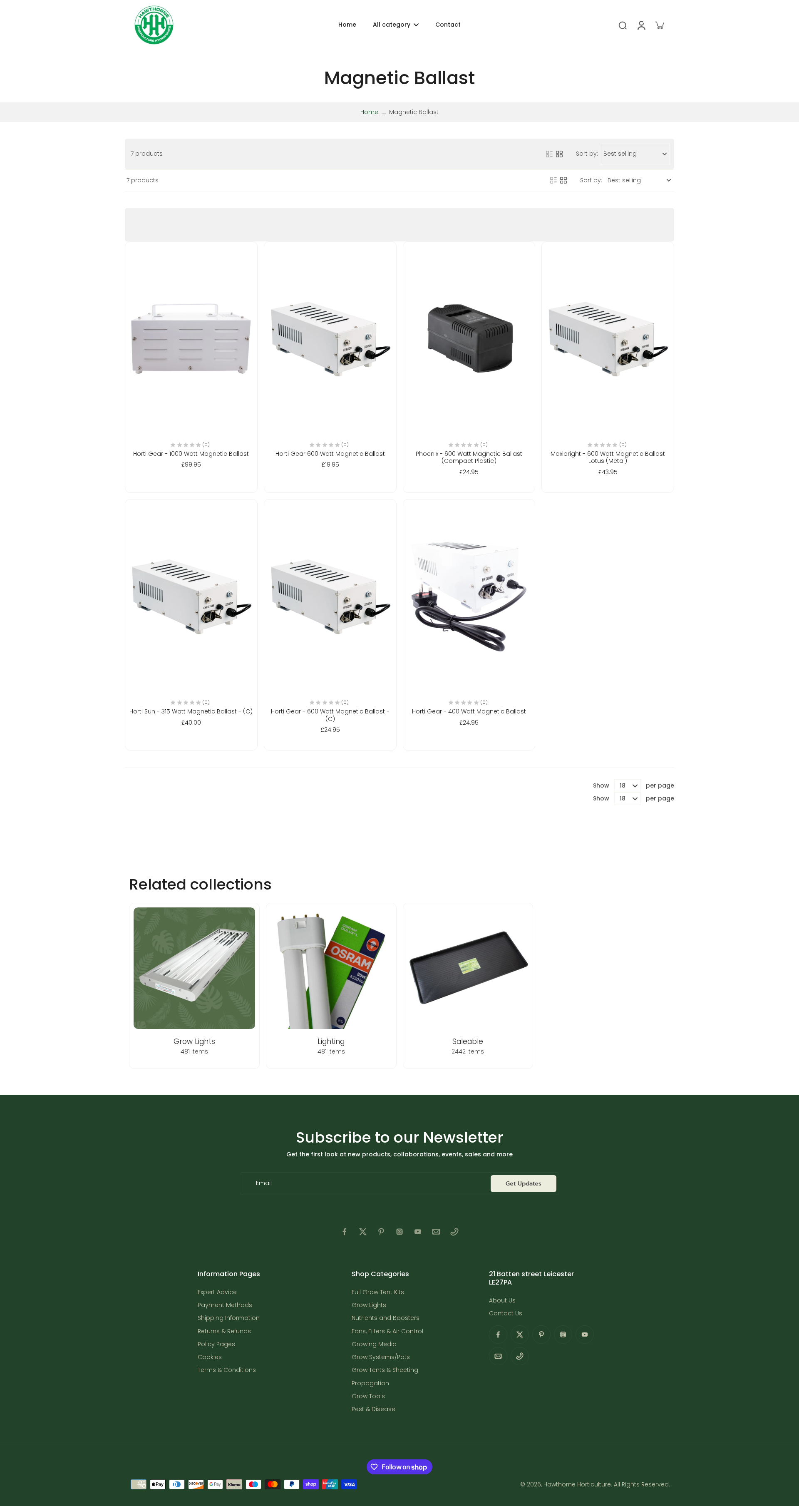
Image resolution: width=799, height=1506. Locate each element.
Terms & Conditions (227, 1370)
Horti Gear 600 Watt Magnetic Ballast (330, 454)
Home (369, 112)
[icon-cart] (659, 25)
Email (264, 1184)
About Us (502, 1301)
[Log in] (641, 25)
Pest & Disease (373, 1409)
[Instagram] (399, 1232)
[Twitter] (363, 1232)
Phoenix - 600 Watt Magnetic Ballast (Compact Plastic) (469, 457)
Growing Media (374, 1344)
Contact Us (505, 1313)
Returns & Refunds (224, 1331)
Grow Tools (368, 1396)
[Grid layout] (559, 154)
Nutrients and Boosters (385, 1318)
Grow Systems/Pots (381, 1357)
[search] (622, 25)
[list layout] (549, 154)
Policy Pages (216, 1344)
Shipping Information (229, 1318)
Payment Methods (225, 1305)
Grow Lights (369, 1305)
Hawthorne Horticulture (577, 1484)
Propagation (370, 1383)
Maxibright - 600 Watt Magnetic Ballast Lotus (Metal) (608, 457)
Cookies (210, 1357)
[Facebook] (344, 1232)
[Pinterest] (381, 1232)
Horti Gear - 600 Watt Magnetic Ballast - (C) (330, 715)
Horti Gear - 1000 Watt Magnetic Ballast (191, 454)
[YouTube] (418, 1232)
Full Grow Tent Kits (378, 1292)
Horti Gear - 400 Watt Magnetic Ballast (469, 711)
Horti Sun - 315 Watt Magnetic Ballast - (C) (191, 711)
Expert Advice (217, 1292)
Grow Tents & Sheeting (385, 1370)
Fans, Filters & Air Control (387, 1331)
